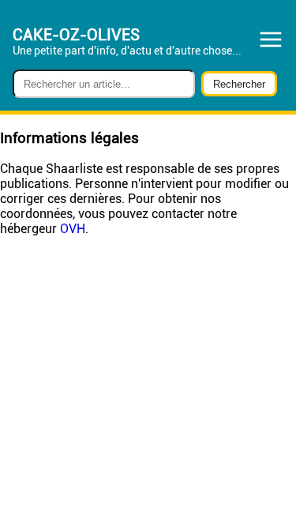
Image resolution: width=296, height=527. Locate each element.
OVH (72, 228)
